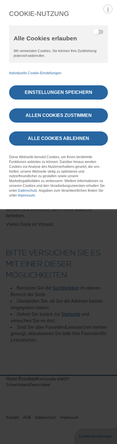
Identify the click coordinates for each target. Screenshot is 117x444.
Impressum (26, 195)
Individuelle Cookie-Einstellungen (35, 73)
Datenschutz (27, 191)
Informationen (107, 9)
